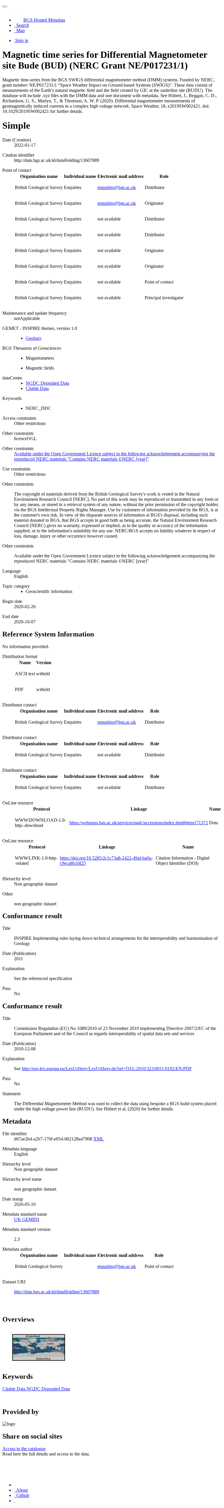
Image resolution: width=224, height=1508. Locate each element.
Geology (34, 338)
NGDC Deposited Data (47, 383)
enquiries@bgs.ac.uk (116, 187)
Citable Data (37, 388)
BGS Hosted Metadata (44, 20)
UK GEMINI (26, 1219)
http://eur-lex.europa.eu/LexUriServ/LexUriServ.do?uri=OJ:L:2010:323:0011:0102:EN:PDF (107, 1068)
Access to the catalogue (24, 1448)
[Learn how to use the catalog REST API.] (14, 1500)
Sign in (21, 40)
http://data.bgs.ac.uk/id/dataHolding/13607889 (56, 1291)
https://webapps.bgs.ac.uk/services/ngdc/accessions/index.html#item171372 (138, 822)
